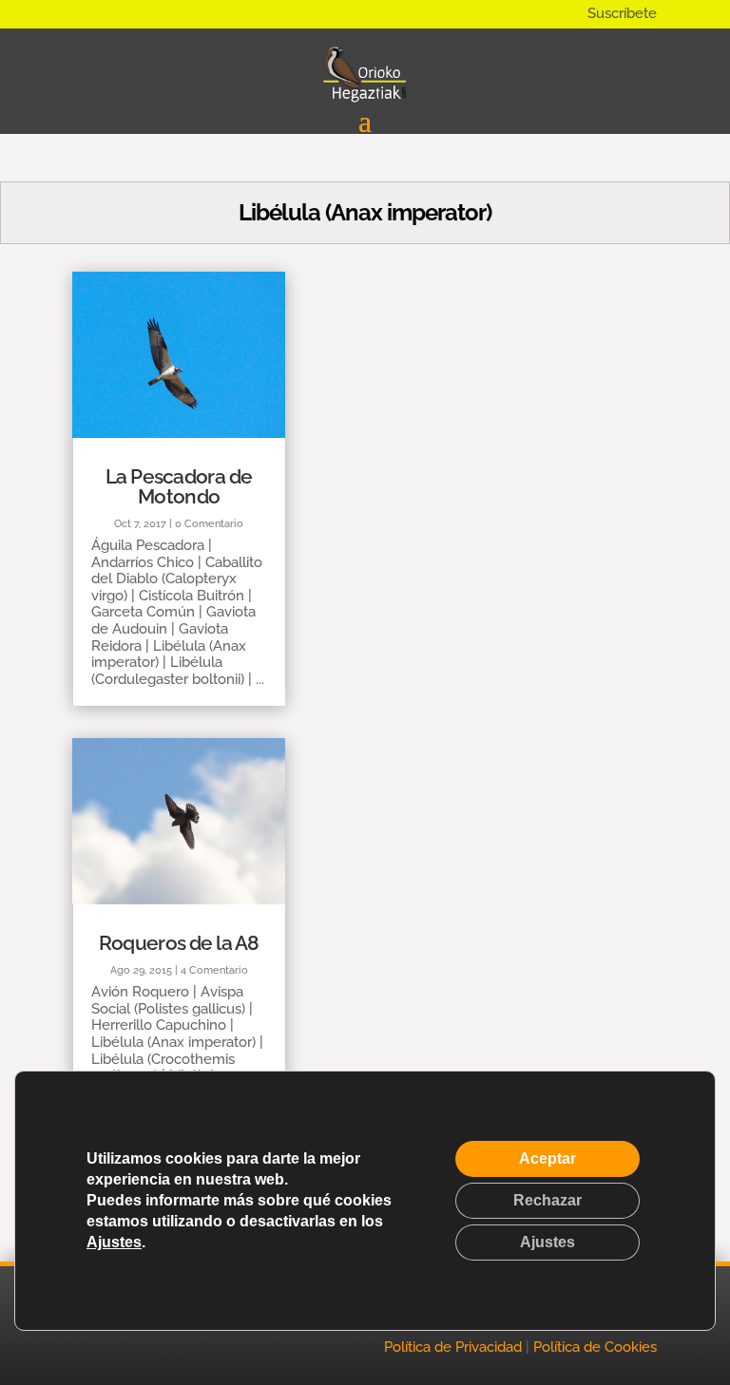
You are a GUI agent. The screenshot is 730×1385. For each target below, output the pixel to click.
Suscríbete (622, 13)
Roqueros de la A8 (179, 943)
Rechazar (547, 1200)
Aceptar (547, 1158)
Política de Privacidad (453, 1347)
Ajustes (114, 1242)
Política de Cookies (595, 1347)
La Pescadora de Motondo (179, 486)
